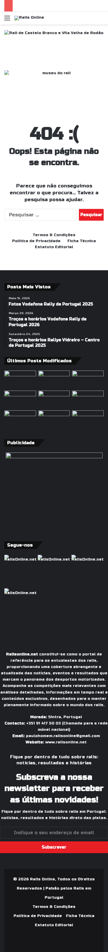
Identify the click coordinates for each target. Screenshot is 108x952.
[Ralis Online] (29, 18)
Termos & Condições (54, 235)
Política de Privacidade (36, 241)
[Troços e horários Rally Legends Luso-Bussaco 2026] (20, 419)
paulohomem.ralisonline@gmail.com (63, 736)
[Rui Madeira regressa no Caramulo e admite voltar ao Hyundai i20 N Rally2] (54, 419)
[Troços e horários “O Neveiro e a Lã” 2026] (20, 399)
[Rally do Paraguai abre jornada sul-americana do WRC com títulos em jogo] (20, 379)
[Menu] (7, 20)
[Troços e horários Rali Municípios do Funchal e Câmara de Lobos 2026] (88, 379)
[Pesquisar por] (101, 20)
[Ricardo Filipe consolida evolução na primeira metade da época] (88, 419)
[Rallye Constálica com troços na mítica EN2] (88, 399)
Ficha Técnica (81, 241)
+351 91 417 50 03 (43, 723)
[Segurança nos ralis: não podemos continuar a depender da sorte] (54, 399)
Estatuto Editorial (54, 247)
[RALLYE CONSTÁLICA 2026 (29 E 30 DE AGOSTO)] (54, 379)
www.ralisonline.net (66, 742)
